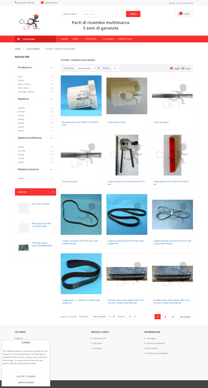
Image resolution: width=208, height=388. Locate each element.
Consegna (151, 338)
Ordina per (69, 68)
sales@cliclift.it (51, 2)
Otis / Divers (23, 88)
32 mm (21, 115)
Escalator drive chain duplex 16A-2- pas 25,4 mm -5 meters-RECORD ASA (126, 301)
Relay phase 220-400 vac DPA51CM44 (41, 225)
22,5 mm (21, 150)
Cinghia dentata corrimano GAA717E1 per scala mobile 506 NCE (172, 242)
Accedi (172, 3)
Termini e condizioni (155, 343)
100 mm (21, 107)
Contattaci (97, 348)
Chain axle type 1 (161, 122)
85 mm (21, 130)
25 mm (21, 158)
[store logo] (35, 21)
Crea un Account (185, 3)
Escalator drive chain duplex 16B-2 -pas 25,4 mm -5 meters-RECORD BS (171, 301)
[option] (35, 229)
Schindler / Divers (26, 91)
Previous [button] (48, 192)
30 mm (21, 162)
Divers (21, 80)
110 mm (21, 111)
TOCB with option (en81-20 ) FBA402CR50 (42, 244)
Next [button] (52, 192)
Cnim (20, 76)
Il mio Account (99, 338)
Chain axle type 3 (70, 181)
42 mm (21, 123)
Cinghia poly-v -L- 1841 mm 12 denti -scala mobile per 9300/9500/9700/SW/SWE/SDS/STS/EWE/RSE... (81, 304)
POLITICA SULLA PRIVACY (157, 353)
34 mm (21, 119)
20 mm (21, 147)
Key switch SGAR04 (40, 203)
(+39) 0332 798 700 (26, 2)
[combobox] (103, 14)
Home (18, 48)
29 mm (21, 178)
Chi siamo (97, 343)
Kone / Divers (24, 84)
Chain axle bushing (116, 122)
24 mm (21, 154)
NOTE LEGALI (152, 348)
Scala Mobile (33, 48)
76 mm (21, 126)
